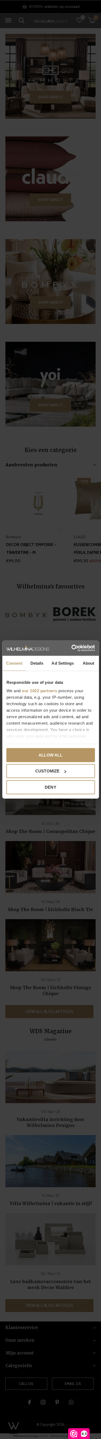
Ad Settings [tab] (62, 663)
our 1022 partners (39, 690)
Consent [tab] (14, 663)
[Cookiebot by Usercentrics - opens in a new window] (72, 648)
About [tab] (89, 663)
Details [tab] (37, 663)
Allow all (50, 754)
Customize (47, 771)
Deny (50, 787)
